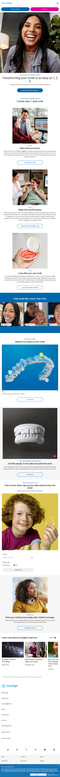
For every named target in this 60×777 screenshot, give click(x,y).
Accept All (33, 774)
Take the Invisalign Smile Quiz (30, 90)
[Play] (54, 456)
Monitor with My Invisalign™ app (30, 226)
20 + (17, 565)
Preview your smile (30, 162)
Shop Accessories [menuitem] (6, 732)
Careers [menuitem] (41, 756)
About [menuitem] (3, 756)
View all (51, 637)
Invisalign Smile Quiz (15, 9)
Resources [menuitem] (4, 720)
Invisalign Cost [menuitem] (5, 698)
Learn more (30, 399)
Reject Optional (42, 774)
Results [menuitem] (3, 709)
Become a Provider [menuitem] (6, 738)
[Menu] (57, 3)
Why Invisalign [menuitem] (5, 692)
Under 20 (7, 565)
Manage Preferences (53, 774)
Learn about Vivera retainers (30, 287)
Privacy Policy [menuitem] (5, 760)
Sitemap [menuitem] (42, 760)
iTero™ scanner (21, 151)
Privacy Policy (8, 770)
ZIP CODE (5, 554)
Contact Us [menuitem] (23, 756)
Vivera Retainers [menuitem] (5, 714)
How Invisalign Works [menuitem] (6, 703)
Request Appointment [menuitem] (6, 725)
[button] (58, 765)
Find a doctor (44, 9)
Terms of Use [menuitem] (24, 760)
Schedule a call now (30, 628)
